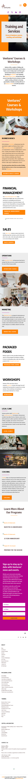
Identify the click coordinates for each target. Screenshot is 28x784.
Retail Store (3, 734)
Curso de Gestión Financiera (6, 680)
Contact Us (3, 664)
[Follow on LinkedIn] (16, 12)
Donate (2, 653)
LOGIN (3, 777)
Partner (2, 656)
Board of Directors (4, 661)
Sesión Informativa (5, 677)
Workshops (8, 394)
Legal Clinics (8, 431)
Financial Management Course (12, 212)
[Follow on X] (12, 12)
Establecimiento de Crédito (6, 690)
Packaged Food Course (14, 361)
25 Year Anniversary (12, 538)
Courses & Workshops (5, 711)
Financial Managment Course (11, 196)
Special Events (4, 735)
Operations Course (9, 260)
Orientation (13, 74)
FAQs (2, 716)
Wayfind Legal (15, 413)
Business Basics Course (10, 76)
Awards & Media (4, 651)
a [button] (20, 5)
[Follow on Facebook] (8, 12)
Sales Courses (9, 242)
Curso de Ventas (4, 684)
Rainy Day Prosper (19, 778)
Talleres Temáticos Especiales (7, 687)
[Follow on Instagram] (20, 12)
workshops (9, 385)
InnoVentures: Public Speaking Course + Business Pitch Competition (11, 727)
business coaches (10, 83)
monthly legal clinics (8, 415)
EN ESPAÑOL (3, 675)
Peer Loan (3, 731)
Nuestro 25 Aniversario (13, 527)
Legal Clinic (3, 713)
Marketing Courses (5, 706)
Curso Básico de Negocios (6, 679)
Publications (3, 662)
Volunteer (3, 654)
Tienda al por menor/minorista (7, 692)
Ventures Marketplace (5, 657)
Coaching (4, 477)
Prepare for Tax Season (13, 550)
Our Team (3, 659)
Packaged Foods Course (6, 708)
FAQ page (9, 169)
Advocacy (3, 715)
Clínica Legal (3, 688)
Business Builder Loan (5, 729)
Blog (2, 648)
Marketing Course (7, 315)
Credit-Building (4, 732)
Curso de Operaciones (5, 685)
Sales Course (8, 233)
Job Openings (3, 665)
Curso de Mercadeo (5, 682)
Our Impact (3, 649)
